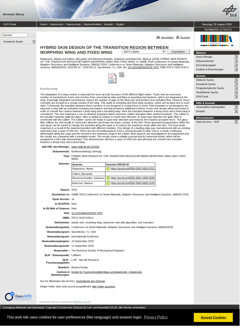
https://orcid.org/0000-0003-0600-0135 (132, 183)
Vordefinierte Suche (207, 92)
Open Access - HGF (208, 121)
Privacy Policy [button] (156, 317)
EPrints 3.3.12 (82, 301)
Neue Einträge (204, 56)
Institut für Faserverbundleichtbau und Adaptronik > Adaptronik (106, 272)
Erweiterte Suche (206, 84)
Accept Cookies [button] (213, 317)
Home (43, 24)
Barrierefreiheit (92, 24)
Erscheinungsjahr (206, 65)
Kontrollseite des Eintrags (90, 281)
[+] (230, 29)
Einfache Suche (205, 80)
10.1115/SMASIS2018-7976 (143, 67)
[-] (221, 29)
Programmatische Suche (210, 88)
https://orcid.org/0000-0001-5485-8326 (132, 177)
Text (225, 29)
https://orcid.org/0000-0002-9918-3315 (132, 168)
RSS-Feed (202, 96)
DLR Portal (10, 24)
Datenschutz (73, 24)
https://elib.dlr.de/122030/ (85, 146)
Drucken (185, 37)
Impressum (56, 24)
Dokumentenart (205, 61)
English (120, 24)
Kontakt (108, 24)
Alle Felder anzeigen (103, 286)
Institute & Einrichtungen (210, 69)
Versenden (167, 37)
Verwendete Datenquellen (210, 107)
